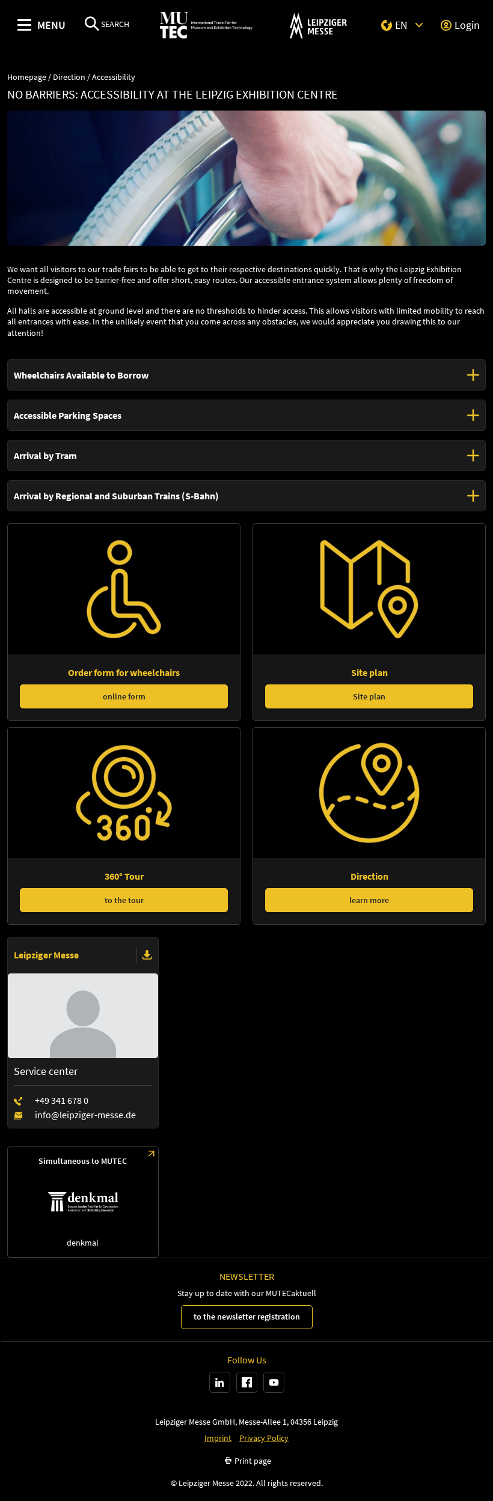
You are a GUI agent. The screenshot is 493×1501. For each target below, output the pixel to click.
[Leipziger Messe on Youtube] (273, 1382)
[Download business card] (147, 955)
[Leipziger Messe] (318, 25)
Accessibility (113, 77)
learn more (369, 900)
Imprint (217, 1438)
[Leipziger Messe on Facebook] (246, 1382)
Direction (69, 77)
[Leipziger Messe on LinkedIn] (219, 1382)
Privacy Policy (264, 1438)
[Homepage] (206, 25)
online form (124, 696)
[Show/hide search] (92, 25)
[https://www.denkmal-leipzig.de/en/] (83, 1202)
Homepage (26, 77)
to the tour (124, 900)
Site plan (369, 696)
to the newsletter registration (247, 1316)
